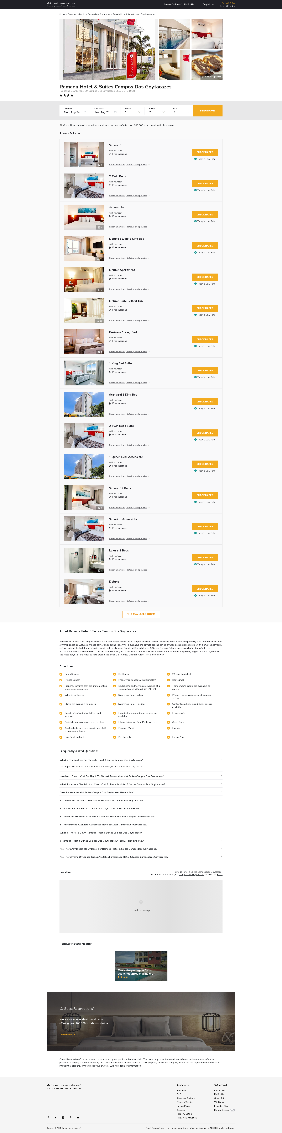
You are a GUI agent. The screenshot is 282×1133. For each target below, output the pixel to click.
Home (62, 14)
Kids (175, 108)
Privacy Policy (183, 1106)
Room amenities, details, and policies (128, 164)
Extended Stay (221, 1106)
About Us (181, 1090)
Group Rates (220, 1098)
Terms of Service (185, 1102)
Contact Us (219, 1090)
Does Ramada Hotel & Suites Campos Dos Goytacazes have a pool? (97, 792)
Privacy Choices (221, 1110)
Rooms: (128, 108)
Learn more (169, 125)
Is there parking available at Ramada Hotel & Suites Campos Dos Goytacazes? (103, 824)
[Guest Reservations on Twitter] (56, 1117)
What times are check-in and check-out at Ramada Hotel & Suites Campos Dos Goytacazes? (112, 784)
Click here (115, 1065)
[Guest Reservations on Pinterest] (71, 1117)
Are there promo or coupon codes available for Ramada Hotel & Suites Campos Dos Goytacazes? (114, 857)
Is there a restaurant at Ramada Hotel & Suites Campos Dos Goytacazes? (101, 800)
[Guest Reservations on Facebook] (49, 1117)
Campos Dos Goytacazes (99, 14)
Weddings (219, 1102)
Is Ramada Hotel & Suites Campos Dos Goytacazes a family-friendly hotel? (102, 840)
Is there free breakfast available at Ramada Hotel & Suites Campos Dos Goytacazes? (107, 816)
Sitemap (181, 1110)
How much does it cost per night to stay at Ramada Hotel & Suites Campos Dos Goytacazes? (112, 776)
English (206, 4)
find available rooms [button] (141, 614)
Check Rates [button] (205, 152)
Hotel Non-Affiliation (187, 1117)
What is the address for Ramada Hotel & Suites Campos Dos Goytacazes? (101, 760)
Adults (152, 108)
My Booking (189, 4)
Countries (72, 14)
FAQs (179, 1094)
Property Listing (184, 1113)
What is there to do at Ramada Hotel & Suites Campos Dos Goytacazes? (101, 832)
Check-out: (99, 108)
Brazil (81, 14)
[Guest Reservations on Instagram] (63, 1117)
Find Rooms (207, 110)
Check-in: (68, 108)
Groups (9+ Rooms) (173, 4)
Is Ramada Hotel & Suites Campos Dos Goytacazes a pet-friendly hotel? (100, 808)
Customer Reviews (186, 1098)
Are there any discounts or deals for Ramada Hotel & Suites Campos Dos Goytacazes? (108, 849)
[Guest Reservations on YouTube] (77, 1117)
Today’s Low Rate (206, 159)
